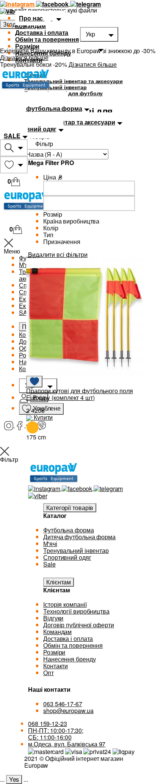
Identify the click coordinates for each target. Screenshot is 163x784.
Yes (14, 779)
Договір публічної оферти (78, 624)
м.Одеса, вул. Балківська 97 (66, 744)
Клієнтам (58, 582)
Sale (49, 564)
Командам (30, 25)
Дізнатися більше (24, 57)
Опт (48, 672)
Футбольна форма (68, 530)
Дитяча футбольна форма (79, 536)
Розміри (54, 652)
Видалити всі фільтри (58, 254)
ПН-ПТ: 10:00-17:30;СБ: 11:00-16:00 (55, 733)
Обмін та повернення (47, 39)
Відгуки (53, 618)
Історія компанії (64, 604)
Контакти (55, 665)
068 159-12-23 (47, 723)
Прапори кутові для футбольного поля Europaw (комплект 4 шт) (79, 394)
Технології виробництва (76, 611)
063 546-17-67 (62, 703)
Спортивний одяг (67, 557)
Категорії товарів (69, 507)
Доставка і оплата (41, 32)
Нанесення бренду (69, 659)
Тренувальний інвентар (76, 550)
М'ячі (50, 543)
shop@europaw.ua (68, 710)
